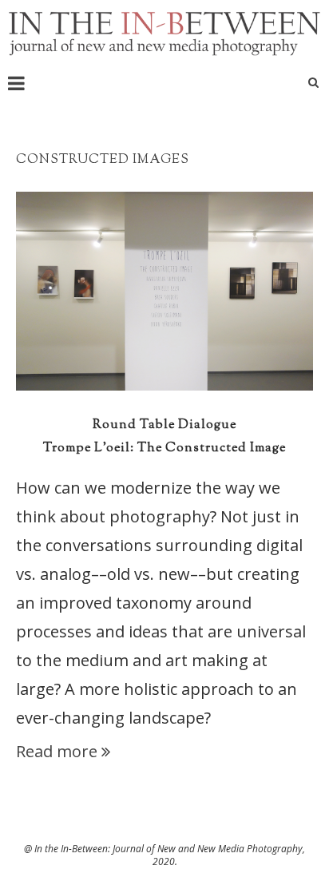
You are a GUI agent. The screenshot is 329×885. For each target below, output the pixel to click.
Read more (56, 751)
